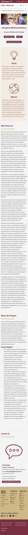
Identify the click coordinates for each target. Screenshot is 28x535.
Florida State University (21, 1)
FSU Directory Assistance (20, 523)
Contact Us (19, 36)
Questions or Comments (20, 525)
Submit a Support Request (22, 507)
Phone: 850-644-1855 (13, 494)
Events (22, 495)
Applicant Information (9, 36)
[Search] (23, 5)
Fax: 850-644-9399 (13, 498)
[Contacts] (21, 5)
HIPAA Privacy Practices (22, 501)
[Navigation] (26, 5)
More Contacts (12, 502)
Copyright (3, 530)
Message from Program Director (14, 42)
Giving (22, 498)
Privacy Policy (4, 528)
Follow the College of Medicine (9, 513)
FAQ (22, 493)
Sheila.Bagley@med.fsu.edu (13, 471)
